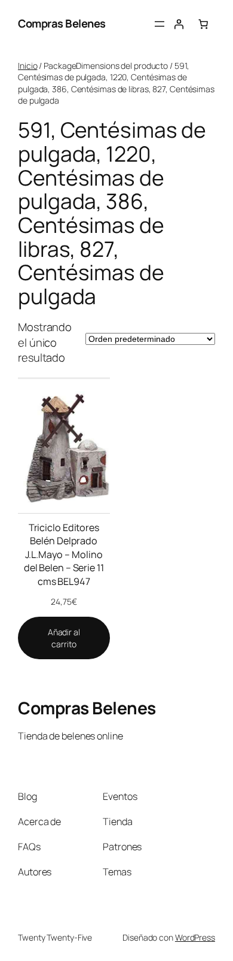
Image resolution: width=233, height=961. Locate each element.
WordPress (195, 937)
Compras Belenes (62, 23)
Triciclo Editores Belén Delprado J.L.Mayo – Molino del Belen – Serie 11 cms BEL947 (64, 554)
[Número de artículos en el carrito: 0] (203, 24)
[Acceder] (179, 24)
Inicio (27, 65)
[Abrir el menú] (159, 24)
